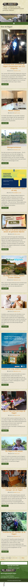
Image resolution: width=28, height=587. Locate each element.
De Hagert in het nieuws (14, 451)
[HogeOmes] (2, 586)
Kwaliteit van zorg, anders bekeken (14, 369)
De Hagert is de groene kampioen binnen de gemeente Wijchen (14, 231)
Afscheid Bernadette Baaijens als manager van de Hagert (14, 489)
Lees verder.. (5, 84)
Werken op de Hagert (14, 568)
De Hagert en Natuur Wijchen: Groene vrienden (14, 276)
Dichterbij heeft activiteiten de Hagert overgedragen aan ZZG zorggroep (14, 66)
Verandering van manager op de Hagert (14, 533)
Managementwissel (14, 147)
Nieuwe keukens (14, 110)
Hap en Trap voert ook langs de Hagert (14, 412)
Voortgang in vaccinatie (14, 309)
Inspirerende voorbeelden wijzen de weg (14, 189)
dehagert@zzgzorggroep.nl (13, 577)
